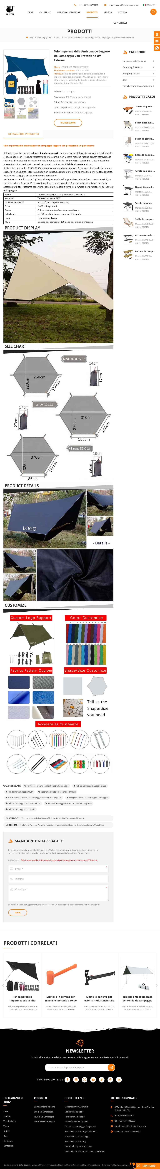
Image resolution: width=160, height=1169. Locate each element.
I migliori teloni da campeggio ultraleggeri (88, 797)
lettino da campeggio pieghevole (80, 1126)
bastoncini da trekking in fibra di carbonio (85, 1151)
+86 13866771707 (90, 5)
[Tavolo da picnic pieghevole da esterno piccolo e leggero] (128, 109)
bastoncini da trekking (134, 60)
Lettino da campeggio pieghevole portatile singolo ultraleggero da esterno (145, 251)
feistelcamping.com (122, 1165)
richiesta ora (67, 122)
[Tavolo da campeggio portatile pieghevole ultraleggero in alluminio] (128, 206)
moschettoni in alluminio (76, 1106)
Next (157, 985)
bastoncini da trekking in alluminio (81, 1131)
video (6, 1126)
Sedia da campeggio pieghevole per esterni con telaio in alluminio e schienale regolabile (145, 138)
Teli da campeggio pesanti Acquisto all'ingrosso (70, 803)
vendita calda (9, 1121)
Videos (108, 12)
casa (30, 12)
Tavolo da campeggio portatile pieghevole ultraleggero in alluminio (145, 203)
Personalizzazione (68, 12)
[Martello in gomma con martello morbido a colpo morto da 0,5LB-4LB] (49, 975)
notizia (122, 12)
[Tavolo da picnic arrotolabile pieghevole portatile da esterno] (128, 174)
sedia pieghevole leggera (76, 1121)
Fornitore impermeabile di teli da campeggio (48, 785)
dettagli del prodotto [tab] (23, 134)
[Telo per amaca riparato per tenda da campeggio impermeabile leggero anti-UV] (126, 975)
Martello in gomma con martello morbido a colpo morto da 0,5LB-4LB (49, 998)
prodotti (92, 12)
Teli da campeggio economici (21, 809)
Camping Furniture (133, 67)
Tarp (58, 37)
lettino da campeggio (44, 1121)
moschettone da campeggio (137, 85)
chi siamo (45, 12)
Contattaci (120, 22)
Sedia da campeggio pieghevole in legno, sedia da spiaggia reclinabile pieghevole (145, 219)
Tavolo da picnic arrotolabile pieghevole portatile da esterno (145, 170)
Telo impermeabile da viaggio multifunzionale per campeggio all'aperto (53, 818)
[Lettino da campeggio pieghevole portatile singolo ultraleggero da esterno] (128, 254)
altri (125, 79)
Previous (3, 985)
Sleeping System (44, 37)
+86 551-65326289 (127, 1120)
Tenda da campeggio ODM (20, 791)
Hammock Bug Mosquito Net (78, 1146)
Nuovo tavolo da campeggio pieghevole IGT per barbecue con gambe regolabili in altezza (145, 186)
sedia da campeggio (43, 1111)
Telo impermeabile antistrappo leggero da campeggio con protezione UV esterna (59, 860)
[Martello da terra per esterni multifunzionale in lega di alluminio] (87, 975)
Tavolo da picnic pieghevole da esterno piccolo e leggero (145, 106)
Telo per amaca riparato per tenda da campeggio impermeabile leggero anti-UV (126, 998)
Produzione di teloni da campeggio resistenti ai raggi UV (35, 797)
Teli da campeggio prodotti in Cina (24, 803)
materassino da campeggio (77, 1136)
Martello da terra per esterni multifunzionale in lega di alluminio (88, 998)
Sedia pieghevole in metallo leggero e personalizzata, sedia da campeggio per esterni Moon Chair (145, 122)
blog (5, 1135)
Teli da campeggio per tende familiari (58, 791)
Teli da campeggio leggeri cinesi (91, 785)
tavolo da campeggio (44, 1116)
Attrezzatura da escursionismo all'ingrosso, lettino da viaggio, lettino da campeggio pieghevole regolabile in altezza (145, 235)
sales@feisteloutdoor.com (127, 5)
